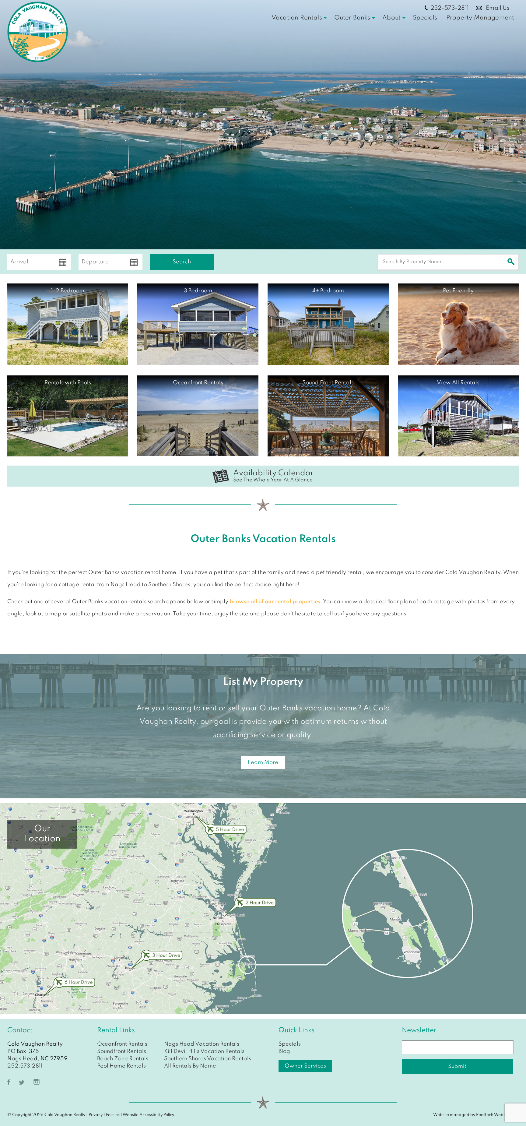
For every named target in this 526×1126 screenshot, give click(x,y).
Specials (425, 18)
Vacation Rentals (297, 18)
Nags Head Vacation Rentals (201, 1044)
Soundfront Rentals (121, 1051)
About (391, 18)
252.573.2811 (25, 1066)
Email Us (497, 8)
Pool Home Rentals (121, 1066)
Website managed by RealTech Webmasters (476, 1115)
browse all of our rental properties (275, 601)
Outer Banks (352, 18)
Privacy (96, 1115)
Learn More (263, 762)
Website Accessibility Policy (148, 1115)
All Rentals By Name (190, 1066)
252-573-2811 (449, 8)
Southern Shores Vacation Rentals (207, 1058)
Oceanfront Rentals (122, 1044)
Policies (113, 1115)
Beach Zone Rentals (122, 1058)
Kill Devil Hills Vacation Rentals (204, 1051)
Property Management (480, 18)
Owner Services (305, 1066)
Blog (284, 1051)
